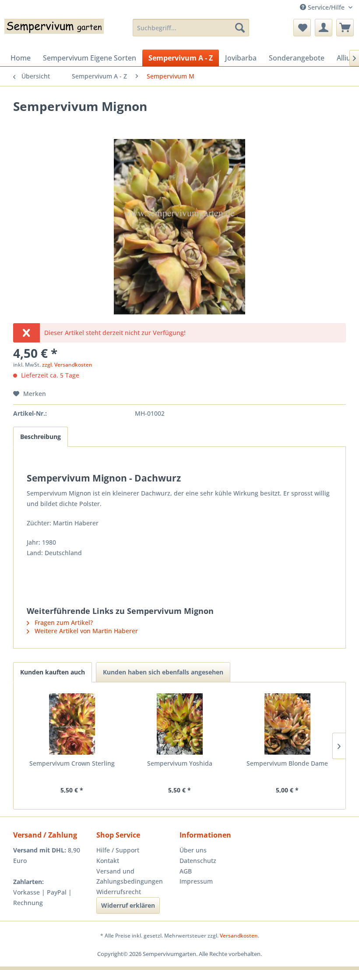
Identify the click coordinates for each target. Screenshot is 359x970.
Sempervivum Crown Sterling (72, 763)
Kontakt (107, 860)
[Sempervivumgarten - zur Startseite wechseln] (54, 32)
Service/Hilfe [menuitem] (326, 7)
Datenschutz (198, 860)
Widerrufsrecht (118, 892)
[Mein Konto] (323, 27)
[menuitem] (191, 27)
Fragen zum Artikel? (63, 622)
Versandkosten (239, 935)
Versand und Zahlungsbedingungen (129, 876)
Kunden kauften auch (52, 672)
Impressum (196, 881)
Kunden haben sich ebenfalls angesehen (163, 672)
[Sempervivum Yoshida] (179, 724)
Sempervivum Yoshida (179, 763)
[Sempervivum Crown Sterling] (72, 724)
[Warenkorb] (345, 27)
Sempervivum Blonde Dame (287, 763)
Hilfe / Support (117, 850)
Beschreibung (40, 436)
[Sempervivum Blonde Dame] (287, 724)
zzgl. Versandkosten (67, 364)
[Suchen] (240, 27)
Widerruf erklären (128, 905)
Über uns (193, 850)
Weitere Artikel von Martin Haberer (85, 631)
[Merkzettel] (302, 27)
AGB (186, 871)
